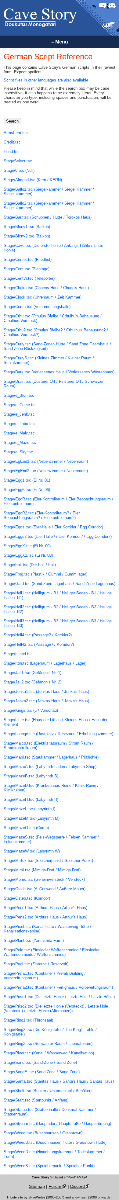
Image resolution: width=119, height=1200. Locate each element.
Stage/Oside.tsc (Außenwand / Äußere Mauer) (44, 889)
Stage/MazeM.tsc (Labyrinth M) (32, 818)
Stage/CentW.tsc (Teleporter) (29, 278)
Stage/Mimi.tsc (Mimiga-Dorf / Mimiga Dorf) (42, 870)
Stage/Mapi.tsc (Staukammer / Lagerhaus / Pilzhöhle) (51, 757)
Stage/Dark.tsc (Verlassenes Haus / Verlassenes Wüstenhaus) (59, 372)
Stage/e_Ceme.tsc (20, 405)
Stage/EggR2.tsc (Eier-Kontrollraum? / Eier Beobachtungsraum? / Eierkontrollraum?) (42, 515)
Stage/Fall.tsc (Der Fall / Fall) (30, 564)
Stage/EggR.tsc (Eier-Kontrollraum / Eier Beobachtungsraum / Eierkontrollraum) (58, 501)
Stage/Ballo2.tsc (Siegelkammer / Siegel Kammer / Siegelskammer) (49, 205)
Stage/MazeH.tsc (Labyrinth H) (31, 799)
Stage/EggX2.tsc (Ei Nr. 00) (28, 555)
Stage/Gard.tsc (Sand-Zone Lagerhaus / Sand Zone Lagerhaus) (59, 583)
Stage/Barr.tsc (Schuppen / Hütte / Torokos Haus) (48, 217)
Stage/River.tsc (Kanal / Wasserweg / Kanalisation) (49, 1053)
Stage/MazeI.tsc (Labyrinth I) (29, 809)
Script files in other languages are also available (46, 80)
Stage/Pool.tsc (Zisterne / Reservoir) (36, 964)
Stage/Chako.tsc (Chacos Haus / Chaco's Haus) (46, 287)
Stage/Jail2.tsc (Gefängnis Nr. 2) (32, 682)
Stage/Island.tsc (18, 654)
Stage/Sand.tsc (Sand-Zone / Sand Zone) (40, 1062)
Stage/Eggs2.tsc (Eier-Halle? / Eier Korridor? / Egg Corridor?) (58, 536)
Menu (59, 41)
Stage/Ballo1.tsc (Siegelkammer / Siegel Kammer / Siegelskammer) (49, 191)
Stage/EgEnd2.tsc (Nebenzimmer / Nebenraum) (46, 471)
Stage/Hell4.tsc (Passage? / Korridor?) (38, 635)
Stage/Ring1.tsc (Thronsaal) (28, 1020)
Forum (56, 1186)
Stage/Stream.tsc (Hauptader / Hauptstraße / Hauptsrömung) (57, 1123)
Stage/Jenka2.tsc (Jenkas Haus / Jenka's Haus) (46, 701)
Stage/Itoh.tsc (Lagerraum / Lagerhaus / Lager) (45, 663)
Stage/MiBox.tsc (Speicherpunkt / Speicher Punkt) (48, 860)
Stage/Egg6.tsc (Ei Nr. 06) (27, 489)
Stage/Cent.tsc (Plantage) (26, 269)
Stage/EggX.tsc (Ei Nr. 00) (27, 546)
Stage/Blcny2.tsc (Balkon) (27, 236)
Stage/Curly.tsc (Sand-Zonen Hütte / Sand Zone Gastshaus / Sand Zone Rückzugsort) (57, 346)
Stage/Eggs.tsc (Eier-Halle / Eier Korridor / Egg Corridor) (53, 527)
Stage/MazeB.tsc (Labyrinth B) (31, 776)
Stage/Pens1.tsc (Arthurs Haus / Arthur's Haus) (45, 907)
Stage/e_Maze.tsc (20, 442)
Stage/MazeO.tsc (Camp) (26, 827)
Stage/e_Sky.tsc (18, 452)
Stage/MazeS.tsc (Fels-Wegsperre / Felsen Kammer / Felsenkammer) (51, 839)
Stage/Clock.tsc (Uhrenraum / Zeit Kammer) (42, 297)
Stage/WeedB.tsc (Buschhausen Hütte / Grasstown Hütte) (55, 1142)
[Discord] (112, 5)
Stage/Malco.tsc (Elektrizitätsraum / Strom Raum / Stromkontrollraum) (48, 745)
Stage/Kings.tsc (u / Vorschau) (31, 710)
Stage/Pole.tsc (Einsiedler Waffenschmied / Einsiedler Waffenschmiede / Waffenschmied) (51, 952)
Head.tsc (12, 151)
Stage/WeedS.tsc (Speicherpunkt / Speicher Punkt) (49, 1166)
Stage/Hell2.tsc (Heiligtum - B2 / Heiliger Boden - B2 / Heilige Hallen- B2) (58, 609)
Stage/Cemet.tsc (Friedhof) (28, 259)
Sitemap (37, 1186)
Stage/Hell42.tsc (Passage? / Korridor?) (39, 644)
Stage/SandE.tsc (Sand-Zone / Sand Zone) (42, 1072)
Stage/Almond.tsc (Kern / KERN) (33, 180)
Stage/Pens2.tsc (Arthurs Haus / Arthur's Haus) (45, 917)
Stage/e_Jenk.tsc (19, 414)
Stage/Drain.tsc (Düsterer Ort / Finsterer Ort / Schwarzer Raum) (53, 383)
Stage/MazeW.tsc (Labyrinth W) (32, 851)
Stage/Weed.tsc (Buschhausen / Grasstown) (43, 1133)
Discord (78, 1186)
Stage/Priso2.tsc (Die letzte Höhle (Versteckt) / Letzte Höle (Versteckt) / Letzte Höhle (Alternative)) (56, 1008)
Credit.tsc (12, 142)
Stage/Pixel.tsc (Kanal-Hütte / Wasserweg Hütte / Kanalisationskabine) (47, 928)
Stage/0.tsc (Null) (19, 170)
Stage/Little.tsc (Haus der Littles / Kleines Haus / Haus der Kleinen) (55, 722)
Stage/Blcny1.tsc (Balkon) (27, 226)
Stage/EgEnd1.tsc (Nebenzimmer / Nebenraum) (46, 461)
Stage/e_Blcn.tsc (19, 395)
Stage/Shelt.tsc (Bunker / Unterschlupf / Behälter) (48, 1090)
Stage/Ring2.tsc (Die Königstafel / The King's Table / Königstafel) (50, 1031)
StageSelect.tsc (18, 161)
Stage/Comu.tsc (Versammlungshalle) (37, 306)
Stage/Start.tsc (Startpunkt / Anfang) (36, 1100)
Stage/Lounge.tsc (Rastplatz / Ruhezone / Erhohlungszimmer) (58, 733)
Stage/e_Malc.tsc (19, 433)
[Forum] (102, 5)
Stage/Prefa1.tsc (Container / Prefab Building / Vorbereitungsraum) (45, 975)
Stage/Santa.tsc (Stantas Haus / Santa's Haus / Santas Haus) (59, 1081)
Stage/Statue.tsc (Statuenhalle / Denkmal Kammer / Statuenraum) (50, 1111)
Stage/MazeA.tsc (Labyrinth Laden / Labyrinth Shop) (50, 766)
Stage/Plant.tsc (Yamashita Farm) (34, 940)
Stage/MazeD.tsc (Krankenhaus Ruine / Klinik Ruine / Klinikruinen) (51, 787)
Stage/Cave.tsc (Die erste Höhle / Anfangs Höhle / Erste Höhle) (53, 247)
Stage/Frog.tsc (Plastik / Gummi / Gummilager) (45, 574)
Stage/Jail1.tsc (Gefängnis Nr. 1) (32, 672)
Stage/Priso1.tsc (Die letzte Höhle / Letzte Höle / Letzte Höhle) (59, 996)
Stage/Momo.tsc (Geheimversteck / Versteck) (44, 879)
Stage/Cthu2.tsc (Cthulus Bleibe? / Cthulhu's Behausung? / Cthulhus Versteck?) (56, 332)
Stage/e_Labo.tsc (19, 423)
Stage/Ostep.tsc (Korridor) (27, 898)
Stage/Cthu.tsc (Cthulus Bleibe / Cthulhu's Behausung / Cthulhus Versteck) (53, 318)
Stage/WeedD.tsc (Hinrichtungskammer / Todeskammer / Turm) (54, 1154)
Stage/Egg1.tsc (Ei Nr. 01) (27, 480)
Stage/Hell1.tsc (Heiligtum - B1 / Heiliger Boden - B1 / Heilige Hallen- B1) (58, 595)
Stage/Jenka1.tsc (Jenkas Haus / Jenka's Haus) (46, 691)
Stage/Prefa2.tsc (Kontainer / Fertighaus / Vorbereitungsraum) (58, 987)
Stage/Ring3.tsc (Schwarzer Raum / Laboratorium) (48, 1043)
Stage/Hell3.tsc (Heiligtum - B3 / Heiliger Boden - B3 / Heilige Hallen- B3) (58, 623)
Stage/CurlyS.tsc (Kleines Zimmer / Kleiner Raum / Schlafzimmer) (49, 360)
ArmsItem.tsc (16, 132)
